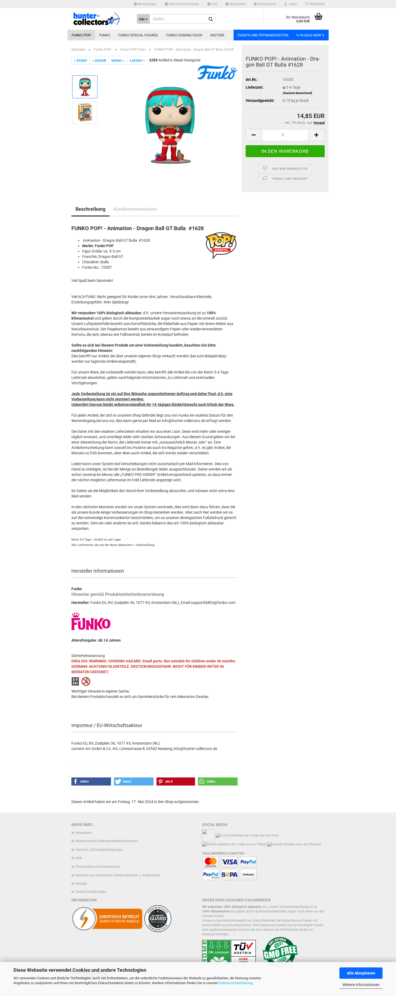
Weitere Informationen (361, 985)
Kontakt (81, 884)
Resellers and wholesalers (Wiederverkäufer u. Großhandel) (117, 875)
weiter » (118, 60)
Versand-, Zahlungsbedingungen (99, 850)
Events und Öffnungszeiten (263, 35)
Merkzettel (316, 4)
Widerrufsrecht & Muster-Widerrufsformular (106, 841)
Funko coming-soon (184, 35)
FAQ (214, 4)
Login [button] (292, 4)
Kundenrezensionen (135, 209)
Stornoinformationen (183, 4)
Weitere (217, 35)
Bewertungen (147, 4)
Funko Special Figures (138, 35)
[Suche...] (211, 19)
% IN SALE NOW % (310, 35)
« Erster (80, 60)
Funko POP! (81, 35)
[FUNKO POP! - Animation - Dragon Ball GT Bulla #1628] (170, 125)
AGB (78, 858)
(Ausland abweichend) (297, 93)
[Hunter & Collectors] (100, 19)
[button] (265, 4)
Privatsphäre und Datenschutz (97, 867)
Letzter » (137, 60)
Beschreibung (90, 209)
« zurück (99, 60)
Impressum (83, 833)
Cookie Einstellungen (90, 892)
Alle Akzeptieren (361, 973)
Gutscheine (237, 4)
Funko (104, 35)
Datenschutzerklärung (235, 983)
